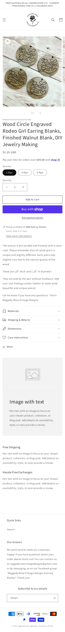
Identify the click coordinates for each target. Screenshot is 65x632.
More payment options (32, 217)
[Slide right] (40, 113)
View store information (19, 235)
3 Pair (24, 172)
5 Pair (40, 172)
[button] (4, 20)
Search (11, 529)
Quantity (7, 180)
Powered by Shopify (45, 626)
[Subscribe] (54, 598)
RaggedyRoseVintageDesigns (28, 626)
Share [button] (10, 346)
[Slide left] (25, 113)
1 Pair (9, 172)
